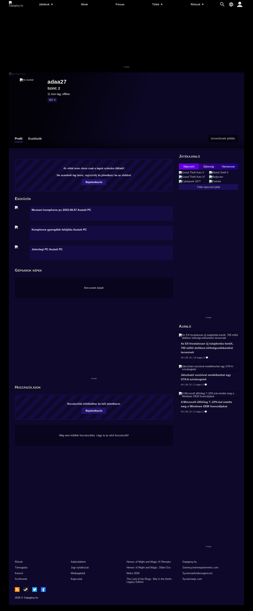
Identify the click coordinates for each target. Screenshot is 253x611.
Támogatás (21, 567)
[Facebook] (43, 589)
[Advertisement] (126, 40)
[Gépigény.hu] (16, 5)
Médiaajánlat (78, 573)
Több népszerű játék (208, 187)
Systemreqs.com (192, 578)
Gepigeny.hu (189, 561)
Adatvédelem (78, 561)
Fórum (120, 4)
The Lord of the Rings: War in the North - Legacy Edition (149, 580)
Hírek (84, 4)
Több (157, 4)
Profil (18, 138)
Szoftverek (21, 578)
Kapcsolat (76, 578)
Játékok (46, 4)
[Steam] (26, 589)
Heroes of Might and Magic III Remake (148, 561)
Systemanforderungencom (197, 573)
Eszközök (35, 138)
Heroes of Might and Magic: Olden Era (148, 567)
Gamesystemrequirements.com (200, 567)
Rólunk (197, 4)
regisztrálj (91, 175)
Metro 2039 (132, 573)
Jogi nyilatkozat (80, 567)
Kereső (19, 573)
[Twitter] (34, 589)
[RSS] (17, 589)
